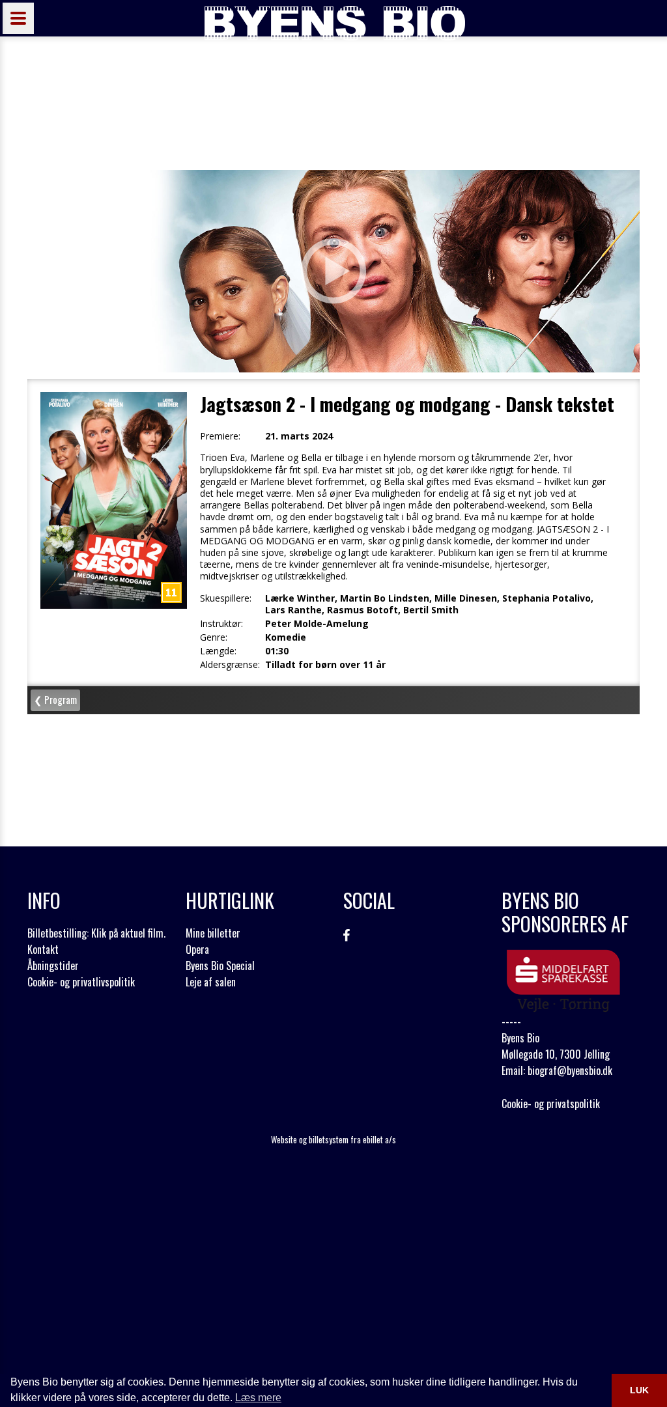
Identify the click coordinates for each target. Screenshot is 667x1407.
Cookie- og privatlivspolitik (81, 982)
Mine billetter (213, 933)
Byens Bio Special (220, 965)
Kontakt (43, 949)
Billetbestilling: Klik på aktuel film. (96, 933)
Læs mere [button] (258, 1397)
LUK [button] (639, 1390)
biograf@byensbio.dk (570, 1070)
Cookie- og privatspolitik (551, 1103)
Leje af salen (211, 982)
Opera (197, 949)
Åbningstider (53, 965)
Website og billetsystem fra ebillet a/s (333, 1139)
